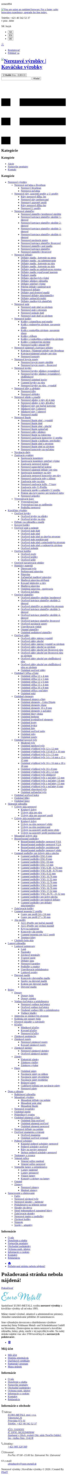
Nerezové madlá (29, 414)
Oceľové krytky (22, 513)
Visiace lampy (28, 1175)
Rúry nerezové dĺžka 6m (33, 205)
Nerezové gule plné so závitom (37, 307)
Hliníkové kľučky (30, 1027)
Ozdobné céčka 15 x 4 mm (34, 684)
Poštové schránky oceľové (34, 1146)
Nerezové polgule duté (32, 312)
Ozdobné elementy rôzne (34, 705)
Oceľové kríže (28, 559)
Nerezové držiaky (23, 254)
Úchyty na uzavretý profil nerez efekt (40, 830)
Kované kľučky (29, 1030)
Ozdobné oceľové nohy (33, 731)
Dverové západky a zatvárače (29, 1021)
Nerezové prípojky (30, 496)
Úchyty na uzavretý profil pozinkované (41, 833)
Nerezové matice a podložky (29, 1216)
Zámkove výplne (29, 1065)
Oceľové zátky (22, 635)
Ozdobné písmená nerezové (35, 1126)
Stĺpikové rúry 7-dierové (33, 411)
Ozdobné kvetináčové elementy (37, 719)
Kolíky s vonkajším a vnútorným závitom (42, 339)
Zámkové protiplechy (25, 1036)
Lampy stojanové (30, 1172)
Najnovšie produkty (18, 1243)
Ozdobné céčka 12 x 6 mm (34, 681)
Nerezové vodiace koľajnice (35, 1004)
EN (10, 35)
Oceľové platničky (24, 594)
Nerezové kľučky (30, 1033)
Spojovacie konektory (32, 458)
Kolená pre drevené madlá (34, 984)
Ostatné (18, 1181)
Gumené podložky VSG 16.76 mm (39, 888)
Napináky (26, 952)
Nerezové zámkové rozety (34, 1042)
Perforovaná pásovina (32, 571)
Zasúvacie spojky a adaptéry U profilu (40, 490)
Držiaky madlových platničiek (36, 301)
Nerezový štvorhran (31, 188)
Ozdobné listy (28, 728)
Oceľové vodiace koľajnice (35, 1007)
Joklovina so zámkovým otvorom (31, 1016)
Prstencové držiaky (30, 289)
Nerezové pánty (29, 1088)
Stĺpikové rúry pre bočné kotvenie (38, 405)
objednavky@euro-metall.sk (22, 1463)
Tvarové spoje (28, 957)
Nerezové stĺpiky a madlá (27, 397)
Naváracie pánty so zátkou (34, 1074)
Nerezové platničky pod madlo (36, 246)
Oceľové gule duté (30, 530)
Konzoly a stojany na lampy (35, 1178)
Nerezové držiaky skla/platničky (37, 295)
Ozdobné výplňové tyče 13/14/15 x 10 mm (43, 751)
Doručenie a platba (17, 1240)
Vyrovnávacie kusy (24, 498)
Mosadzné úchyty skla (25, 835)
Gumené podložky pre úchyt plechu (39, 896)
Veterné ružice (21, 1158)
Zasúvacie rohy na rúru (33, 481)
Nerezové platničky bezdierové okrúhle (41, 214)
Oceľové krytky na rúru (33, 519)
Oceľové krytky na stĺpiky (34, 516)
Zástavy (18, 1184)
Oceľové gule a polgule (26, 527)
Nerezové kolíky (22, 318)
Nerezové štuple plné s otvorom (37, 443)
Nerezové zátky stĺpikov (33, 432)
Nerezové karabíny (30, 963)
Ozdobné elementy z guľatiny (36, 710)
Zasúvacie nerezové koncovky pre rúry (41, 475)
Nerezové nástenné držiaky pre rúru (39, 469)
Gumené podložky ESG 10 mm (37, 862)
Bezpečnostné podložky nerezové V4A (41, 841)
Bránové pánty (28, 1082)
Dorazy (18, 992)
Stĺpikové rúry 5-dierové (33, 408)
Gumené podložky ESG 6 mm (36, 856)
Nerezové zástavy (30, 1187)
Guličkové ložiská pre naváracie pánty (40, 1085)
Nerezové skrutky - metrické (28, 1201)
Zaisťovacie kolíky (24, 908)
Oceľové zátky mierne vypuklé (37, 638)
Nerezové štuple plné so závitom (37, 446)
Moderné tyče (28, 742)
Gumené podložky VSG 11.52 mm (39, 879)
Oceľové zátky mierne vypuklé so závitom (42, 644)
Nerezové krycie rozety (26, 359)
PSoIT (4, 1472)
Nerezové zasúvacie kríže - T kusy (38, 484)
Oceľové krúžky (22, 551)
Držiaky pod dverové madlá (35, 292)
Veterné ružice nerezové (33, 1164)
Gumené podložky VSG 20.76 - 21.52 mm (43, 894)
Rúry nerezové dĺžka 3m (33, 196)
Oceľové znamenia (30, 1135)
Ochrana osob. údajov (19, 1249)
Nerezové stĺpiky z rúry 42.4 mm (38, 400)
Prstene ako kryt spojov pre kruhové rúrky (42, 493)
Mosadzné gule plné (31, 1103)
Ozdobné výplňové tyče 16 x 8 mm (39, 769)
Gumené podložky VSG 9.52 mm (38, 873)
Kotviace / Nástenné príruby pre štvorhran (42, 350)
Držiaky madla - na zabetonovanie (38, 260)
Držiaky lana (27, 960)
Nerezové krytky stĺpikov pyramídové (40, 371)
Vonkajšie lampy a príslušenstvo (30, 1167)
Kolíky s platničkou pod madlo (37, 321)
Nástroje (18, 1222)
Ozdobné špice (22, 801)
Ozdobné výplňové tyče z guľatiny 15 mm (42, 783)
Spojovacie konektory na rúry (36, 472)
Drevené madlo (29, 986)
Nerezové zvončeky (24, 1109)
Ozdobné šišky (22, 798)
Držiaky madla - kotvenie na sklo (38, 266)
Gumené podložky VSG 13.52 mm (39, 885)
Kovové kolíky (22, 525)
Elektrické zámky (30, 1059)
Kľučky (18, 1024)
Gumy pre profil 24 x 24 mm (35, 914)
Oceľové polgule (29, 548)
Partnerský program (18, 1363)
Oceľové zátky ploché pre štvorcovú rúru (42, 649)
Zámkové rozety (22, 1039)
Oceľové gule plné (30, 533)
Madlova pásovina (30, 586)
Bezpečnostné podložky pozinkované (40, 847)
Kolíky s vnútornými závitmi (35, 342)
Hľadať (36, 78)
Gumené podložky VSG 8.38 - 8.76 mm (41, 870)
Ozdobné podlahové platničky (36, 632)
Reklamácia (14, 1257)
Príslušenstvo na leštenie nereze (30, 1204)
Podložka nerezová (30, 507)
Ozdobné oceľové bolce (26, 795)
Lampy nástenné (29, 1170)
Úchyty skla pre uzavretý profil (37, 815)
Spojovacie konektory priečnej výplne (40, 461)
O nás (11, 1237)
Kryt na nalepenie (30, 928)
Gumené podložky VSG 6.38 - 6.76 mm (41, 867)
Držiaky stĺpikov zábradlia (34, 281)
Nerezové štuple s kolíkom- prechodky (40, 440)
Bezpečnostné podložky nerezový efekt (41, 850)
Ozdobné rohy (28, 734)
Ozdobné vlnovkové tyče (34, 789)
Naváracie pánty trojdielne (34, 1079)
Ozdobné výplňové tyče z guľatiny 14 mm (42, 780)
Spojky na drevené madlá (34, 981)
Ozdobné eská (28, 693)
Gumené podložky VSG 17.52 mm (39, 891)
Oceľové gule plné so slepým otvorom (40, 536)
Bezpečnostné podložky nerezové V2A (41, 844)
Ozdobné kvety (29, 722)
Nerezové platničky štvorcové (36, 251)
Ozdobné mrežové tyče (33, 745)
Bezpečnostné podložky (26, 838)
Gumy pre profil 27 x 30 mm (35, 917)
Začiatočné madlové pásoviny (36, 577)
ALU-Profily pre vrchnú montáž (37, 925)
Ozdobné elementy (24, 696)
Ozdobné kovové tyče (25, 740)
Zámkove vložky (29, 1062)
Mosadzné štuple (29, 1106)
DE (10, 39)
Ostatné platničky (30, 629)
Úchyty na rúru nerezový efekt (36, 824)
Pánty (17, 1068)
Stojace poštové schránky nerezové (39, 1152)
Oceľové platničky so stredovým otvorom (42, 606)
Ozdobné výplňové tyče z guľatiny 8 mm (42, 786)
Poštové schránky (23, 1140)
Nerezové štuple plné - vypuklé (37, 420)
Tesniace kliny (28, 937)
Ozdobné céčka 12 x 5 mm (34, 679)
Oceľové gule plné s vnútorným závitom (41, 545)
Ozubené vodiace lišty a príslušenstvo (40, 1010)
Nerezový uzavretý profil (34, 202)
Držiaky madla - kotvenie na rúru (38, 263)
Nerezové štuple (22, 417)
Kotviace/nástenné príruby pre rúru (39, 353)
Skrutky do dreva (23, 1207)
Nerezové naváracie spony (34, 240)
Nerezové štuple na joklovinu (36, 435)
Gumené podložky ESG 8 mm (36, 859)
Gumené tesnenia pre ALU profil (38, 934)
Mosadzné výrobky (24, 1097)
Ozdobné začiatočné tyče (34, 792)
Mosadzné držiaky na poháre (35, 1100)
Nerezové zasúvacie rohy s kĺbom (38, 478)
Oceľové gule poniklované (34, 539)
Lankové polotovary (24, 946)
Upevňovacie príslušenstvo (34, 969)
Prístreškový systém (24, 1114)
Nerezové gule (21, 304)
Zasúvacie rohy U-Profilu (34, 487)
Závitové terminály (30, 955)
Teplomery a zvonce (24, 1155)
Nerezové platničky (24, 211)
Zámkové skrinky (23, 1047)
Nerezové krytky (23, 368)
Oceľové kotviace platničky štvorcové (40, 620)
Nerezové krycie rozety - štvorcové (39, 365)
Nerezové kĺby (28, 391)
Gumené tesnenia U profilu (28, 911)
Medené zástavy (29, 1190)
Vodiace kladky (29, 1013)
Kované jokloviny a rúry (33, 583)
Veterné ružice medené (32, 1161)
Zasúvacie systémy (24, 455)
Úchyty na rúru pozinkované (35, 827)
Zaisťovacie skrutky (24, 1213)
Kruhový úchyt (28, 809)
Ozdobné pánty (29, 1071)
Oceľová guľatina (30, 591)
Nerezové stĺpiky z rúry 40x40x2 (38, 403)
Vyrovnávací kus (29, 501)
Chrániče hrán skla (24, 940)
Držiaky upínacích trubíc (33, 298)
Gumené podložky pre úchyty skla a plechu (36, 853)
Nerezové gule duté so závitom (37, 315)
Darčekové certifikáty (19, 1360)
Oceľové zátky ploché (32, 641)
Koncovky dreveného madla (35, 978)
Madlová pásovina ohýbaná (35, 580)
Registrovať (14, 50)
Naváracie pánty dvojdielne (35, 1077)
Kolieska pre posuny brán (27, 1018)
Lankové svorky (29, 972)
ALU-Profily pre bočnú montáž (37, 923)
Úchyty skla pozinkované (27, 818)
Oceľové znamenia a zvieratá (29, 1132)
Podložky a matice (30, 966)
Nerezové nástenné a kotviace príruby (33, 347)
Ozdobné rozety (29, 737)
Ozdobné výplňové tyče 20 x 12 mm (39, 772)
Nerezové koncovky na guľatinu (37, 449)
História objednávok (18, 1358)
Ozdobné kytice (29, 725)
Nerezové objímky (30, 394)
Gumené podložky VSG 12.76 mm (39, 882)
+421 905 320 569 (17, 1446)
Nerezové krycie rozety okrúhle (37, 362)
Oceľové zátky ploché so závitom (38, 647)
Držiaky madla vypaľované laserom (39, 272)
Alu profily (20, 920)
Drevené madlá (22, 975)
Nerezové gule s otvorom (34, 310)
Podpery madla (28, 275)
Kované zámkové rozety (33, 1045)
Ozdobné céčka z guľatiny (34, 690)
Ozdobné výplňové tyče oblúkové (38, 774)
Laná (23, 949)
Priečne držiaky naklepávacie (36, 286)
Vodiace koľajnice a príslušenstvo (31, 1001)
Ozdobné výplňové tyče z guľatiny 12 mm (42, 777)
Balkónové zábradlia (24, 1094)
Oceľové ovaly (28, 554)
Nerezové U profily (31, 208)
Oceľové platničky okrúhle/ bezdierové (41, 597)
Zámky (18, 1056)
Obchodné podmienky (19, 1246)
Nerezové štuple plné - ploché (36, 426)
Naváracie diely (22, 452)
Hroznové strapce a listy (33, 699)
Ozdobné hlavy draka (32, 713)
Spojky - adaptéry (23, 1225)
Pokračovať (7, 1288)
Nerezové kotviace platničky (35, 249)
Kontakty (12, 1255)
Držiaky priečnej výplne (33, 283)
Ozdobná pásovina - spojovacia (37, 588)
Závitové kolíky (22, 1219)
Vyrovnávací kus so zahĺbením (36, 504)
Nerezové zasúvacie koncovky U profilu (41, 437)
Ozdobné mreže (22, 1111)
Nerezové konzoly (30, 356)
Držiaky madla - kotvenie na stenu (38, 257)
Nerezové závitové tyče (26, 1199)
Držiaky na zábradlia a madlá (29, 522)
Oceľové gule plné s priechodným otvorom (43, 542)
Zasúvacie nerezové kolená (35, 464)
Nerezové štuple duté (31, 423)
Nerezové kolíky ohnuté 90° (35, 344)
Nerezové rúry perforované (35, 199)
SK (10, 32)
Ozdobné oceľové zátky (33, 670)
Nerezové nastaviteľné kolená (36, 466)
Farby (17, 1196)
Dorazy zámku (28, 998)
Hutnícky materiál (23, 565)
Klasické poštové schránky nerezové (39, 1143)
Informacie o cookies (18, 1252)
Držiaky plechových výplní (35, 278)
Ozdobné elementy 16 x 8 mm (36, 708)
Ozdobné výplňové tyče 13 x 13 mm (39, 754)
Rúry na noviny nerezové (34, 1149)
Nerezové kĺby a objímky (27, 388)
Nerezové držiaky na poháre (28, 1129)
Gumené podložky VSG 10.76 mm (39, 876)
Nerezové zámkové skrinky (35, 1050)
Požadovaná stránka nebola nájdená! (26, 1266)
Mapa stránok (15, 1366)
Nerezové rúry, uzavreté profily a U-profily (36, 193)
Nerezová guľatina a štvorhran (30, 185)
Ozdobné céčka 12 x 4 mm (34, 676)
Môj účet (12, 1355)
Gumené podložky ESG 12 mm (37, 864)
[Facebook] (9, 1342)
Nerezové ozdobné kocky (34, 379)
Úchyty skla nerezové (25, 806)
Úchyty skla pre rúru (31, 812)
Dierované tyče (28, 568)
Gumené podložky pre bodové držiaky (40, 899)
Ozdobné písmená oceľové (34, 1123)
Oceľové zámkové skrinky (34, 1053)
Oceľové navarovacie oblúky (29, 562)
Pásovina (25, 574)
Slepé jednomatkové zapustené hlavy (33, 1210)
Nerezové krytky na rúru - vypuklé (38, 385)
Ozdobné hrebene (30, 716)
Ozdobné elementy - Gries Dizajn (38, 702)
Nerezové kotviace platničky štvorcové (41, 243)
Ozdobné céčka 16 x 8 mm (34, 687)
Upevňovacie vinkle (31, 626)
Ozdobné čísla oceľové (33, 1120)
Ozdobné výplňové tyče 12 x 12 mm (39, 748)
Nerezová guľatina (30, 190)
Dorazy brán (27, 995)
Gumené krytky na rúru (33, 382)
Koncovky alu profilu (32, 931)
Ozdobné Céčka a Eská (26, 673)
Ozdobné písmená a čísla (27, 1117)
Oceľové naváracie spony (34, 623)
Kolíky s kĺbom (29, 336)
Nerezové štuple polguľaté (34, 429)
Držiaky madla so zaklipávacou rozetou (41, 269)
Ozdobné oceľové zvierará (34, 1138)
